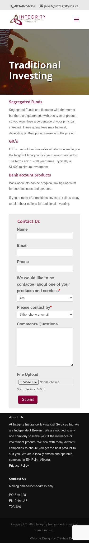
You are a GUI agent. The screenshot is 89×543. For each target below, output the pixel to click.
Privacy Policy (19, 465)
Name (22, 229)
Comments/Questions (37, 324)
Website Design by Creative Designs (55, 538)
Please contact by (34, 307)
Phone (23, 261)
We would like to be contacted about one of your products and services (43, 284)
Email (22, 245)
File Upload (27, 374)
